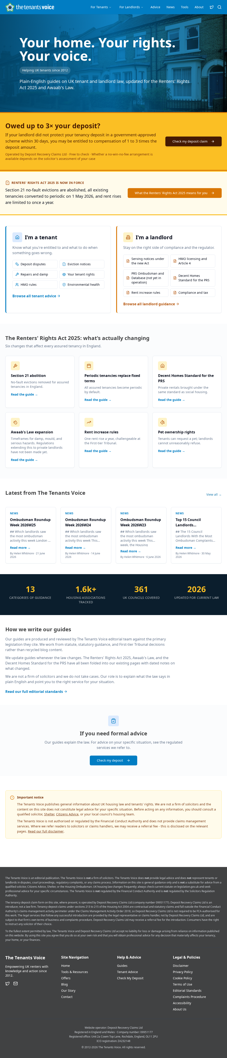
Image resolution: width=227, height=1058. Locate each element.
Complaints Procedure (189, 997)
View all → (214, 494)
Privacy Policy (183, 972)
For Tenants (99, 7)
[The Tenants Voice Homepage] (29, 7)
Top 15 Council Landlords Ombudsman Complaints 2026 (190, 522)
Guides (122, 965)
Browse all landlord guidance (149, 304)
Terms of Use (182, 984)
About (199, 7)
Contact (66, 997)
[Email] (15, 983)
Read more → (20, 547)
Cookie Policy (182, 978)
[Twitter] (7, 983)
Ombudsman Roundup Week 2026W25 (30, 522)
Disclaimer (181, 965)
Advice (155, 7)
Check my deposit (110, 760)
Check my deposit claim (189, 141)
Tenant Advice (127, 972)
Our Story (68, 990)
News (170, 7)
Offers (65, 978)
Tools (184, 7)
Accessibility (182, 1003)
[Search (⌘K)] (219, 7)
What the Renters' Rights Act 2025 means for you (171, 193)
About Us (179, 1009)
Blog (64, 984)
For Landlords (129, 7)
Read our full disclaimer (46, 831)
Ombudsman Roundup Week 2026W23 (140, 522)
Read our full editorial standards (34, 691)
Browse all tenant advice (34, 296)
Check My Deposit (130, 978)
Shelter (49, 814)
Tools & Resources (74, 972)
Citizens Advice (67, 814)
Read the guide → (24, 394)
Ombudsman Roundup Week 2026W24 (85, 522)
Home (65, 965)
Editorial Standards (187, 990)
